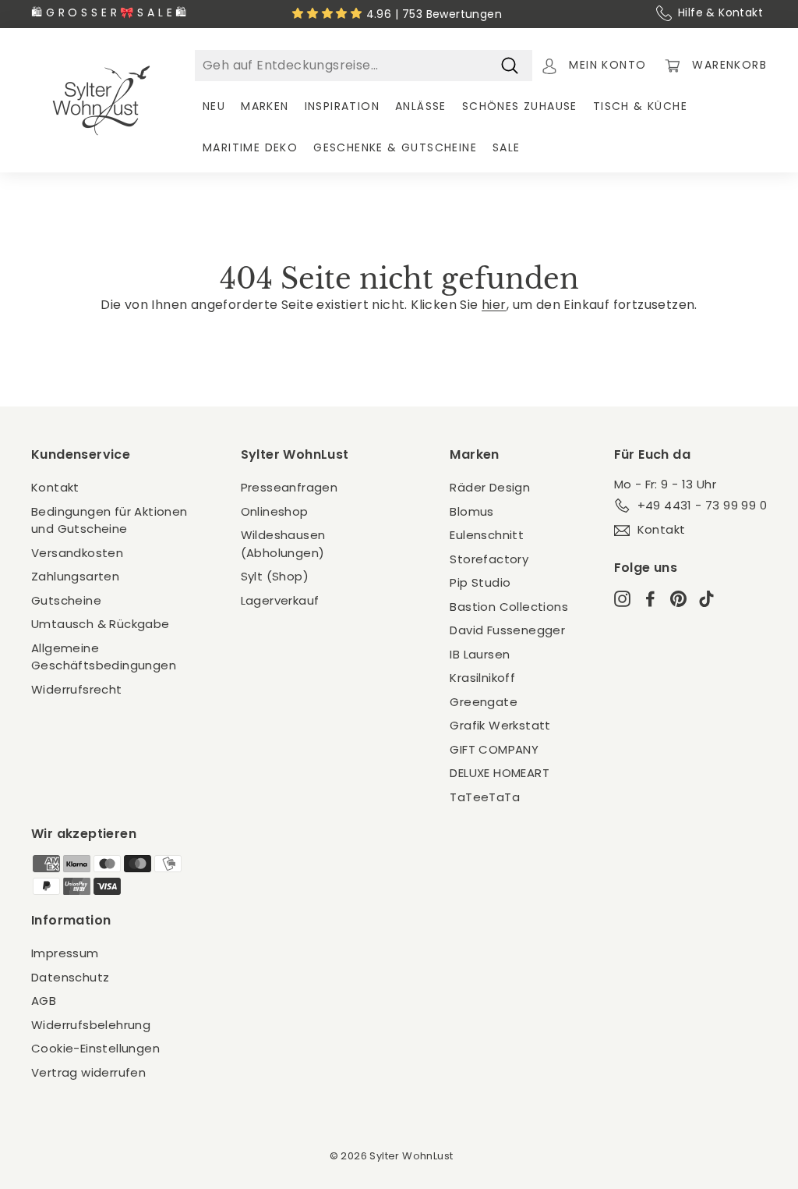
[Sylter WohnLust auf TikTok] (706, 598)
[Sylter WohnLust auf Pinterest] (678, 598)
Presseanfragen (289, 487)
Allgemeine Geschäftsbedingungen (103, 657)
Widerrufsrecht (76, 689)
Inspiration (342, 106)
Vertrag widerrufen (88, 1072)
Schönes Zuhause (519, 106)
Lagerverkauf (280, 600)
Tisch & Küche (640, 106)
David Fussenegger (507, 630)
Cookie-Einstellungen (95, 1048)
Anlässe (421, 106)
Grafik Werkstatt (500, 725)
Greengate (483, 702)
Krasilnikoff (482, 677)
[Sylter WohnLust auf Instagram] (622, 598)
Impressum (65, 953)
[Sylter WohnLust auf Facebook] (650, 598)
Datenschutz (70, 977)
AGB (43, 1000)
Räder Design (490, 487)
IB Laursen (480, 654)
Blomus (471, 511)
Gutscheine (66, 600)
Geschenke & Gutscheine (395, 147)
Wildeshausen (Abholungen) (283, 544)
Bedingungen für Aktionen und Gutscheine (109, 520)
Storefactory (489, 559)
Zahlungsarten (75, 576)
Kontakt (55, 487)
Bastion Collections (509, 606)
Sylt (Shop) (275, 576)
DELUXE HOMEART (499, 773)
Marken (264, 106)
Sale (507, 147)
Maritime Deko (250, 147)
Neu (214, 106)
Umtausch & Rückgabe (100, 624)
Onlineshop (275, 511)
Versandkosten (77, 553)
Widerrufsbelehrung (90, 1025)
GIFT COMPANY (494, 749)
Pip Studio (480, 582)
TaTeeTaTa (485, 797)
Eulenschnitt (487, 535)
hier (494, 305)
